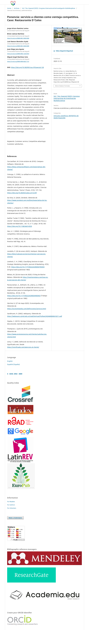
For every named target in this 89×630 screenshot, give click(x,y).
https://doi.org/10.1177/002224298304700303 (27, 267)
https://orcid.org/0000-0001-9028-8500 (18, 38)
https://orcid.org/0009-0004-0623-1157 (18, 61)
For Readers (11, 502)
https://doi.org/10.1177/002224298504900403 (23, 296)
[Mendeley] (44, 564)
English (10, 361)
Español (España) (13, 364)
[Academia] (44, 604)
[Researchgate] (31, 582)
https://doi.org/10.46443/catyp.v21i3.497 (22, 193)
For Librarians (11, 508)
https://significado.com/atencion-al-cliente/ (23, 347)
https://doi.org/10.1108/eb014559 (19, 226)
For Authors (11, 505)
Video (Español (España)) (64, 51)
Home (9, 8)
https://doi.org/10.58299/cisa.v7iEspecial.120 (27, 67)
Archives (16, 8)
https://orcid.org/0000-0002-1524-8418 (18, 54)
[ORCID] (22, 625)
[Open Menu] (7, 2)
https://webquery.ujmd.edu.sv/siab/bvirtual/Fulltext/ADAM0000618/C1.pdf (34, 316)
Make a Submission (15, 518)
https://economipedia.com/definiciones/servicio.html (26, 309)
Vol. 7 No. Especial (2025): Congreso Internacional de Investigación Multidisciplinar (48, 8)
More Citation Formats (62, 86)
